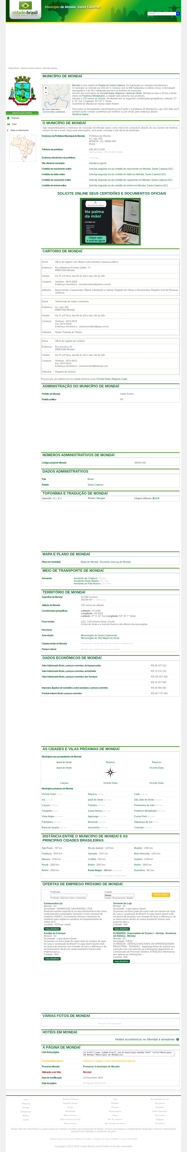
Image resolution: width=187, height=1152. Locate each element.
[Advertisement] (93, 44)
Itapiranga (93, 816)
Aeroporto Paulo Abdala (86, 581)
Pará (115, 1099)
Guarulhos (139, 870)
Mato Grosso (70, 1115)
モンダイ (57, 498)
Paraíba (115, 1103)
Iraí (43, 799)
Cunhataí (139, 827)
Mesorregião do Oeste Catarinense (99, 635)
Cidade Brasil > (14, 68)
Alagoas (26, 1103)
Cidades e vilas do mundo (123, 1139)
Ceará (26, 1119)
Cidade (108, 892)
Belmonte (93, 822)
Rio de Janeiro (95, 848)
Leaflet (47, 109)
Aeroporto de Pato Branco (87, 583)
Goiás (70, 1107)
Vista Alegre (48, 816)
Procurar (161, 895)
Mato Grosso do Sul (70, 1119)
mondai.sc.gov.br (98, 163)
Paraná (115, 1107)
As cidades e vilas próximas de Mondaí (81, 749)
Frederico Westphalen (93, 96)
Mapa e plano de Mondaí (66, 554)
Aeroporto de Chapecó (85, 578)
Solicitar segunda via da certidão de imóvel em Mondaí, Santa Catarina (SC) (128, 185)
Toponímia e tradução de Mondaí (75, 493)
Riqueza (119, 93)
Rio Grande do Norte (115, 1123)
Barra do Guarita (50, 827)
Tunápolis (47, 811)
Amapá (25, 1107)
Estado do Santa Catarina (111, 85)
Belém (91, 864)
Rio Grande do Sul (160, 1099)
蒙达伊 (156, 498)
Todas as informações (19, 130)
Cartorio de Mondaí (62, 251)
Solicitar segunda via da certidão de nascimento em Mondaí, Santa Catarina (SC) (131, 169)
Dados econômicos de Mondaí (72, 658)
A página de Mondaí (61, 1047)
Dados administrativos (65, 471)
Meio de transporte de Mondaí (73, 570)
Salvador (92, 853)
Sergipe (159, 1119)
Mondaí (76, 85)
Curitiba (92, 859)
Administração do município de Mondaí (81, 386)
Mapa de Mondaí (89, 562)
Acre (26, 1099)
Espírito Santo (70, 1103)
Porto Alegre (95, 870)
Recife (45, 864)
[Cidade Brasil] (24, 15)
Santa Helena (95, 811)
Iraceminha (93, 827)
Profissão (55, 892)
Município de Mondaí (62, 76)
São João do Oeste (144, 799)
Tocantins (160, 1123)
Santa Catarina (95, 484)
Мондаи (101, 498)
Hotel (14, 124)
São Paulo (47, 848)
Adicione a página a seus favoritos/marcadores (109, 1061)
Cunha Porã (140, 816)
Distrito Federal (70, 1099)
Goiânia (138, 859)
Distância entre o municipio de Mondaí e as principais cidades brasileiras (85, 838)
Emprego (15, 118)
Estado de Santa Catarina (31, 68)
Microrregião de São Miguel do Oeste (100, 638)
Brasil (91, 479)
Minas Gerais (70, 1123)
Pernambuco (115, 1111)
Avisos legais (57, 1139)
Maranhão (70, 1111)
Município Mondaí (50, 68)
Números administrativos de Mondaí (79, 455)
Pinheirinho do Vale (144, 805)
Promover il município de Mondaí (101, 1066)
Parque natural (49, 649)
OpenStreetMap (49, 111)
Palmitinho (47, 822)
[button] (46, 88)
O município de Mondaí (64, 123)
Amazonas (26, 1111)
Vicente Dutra (107, 93)
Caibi (124, 379)
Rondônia (160, 1103)
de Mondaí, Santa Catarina (72, 7)
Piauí (115, 1115)
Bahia (26, 1115)
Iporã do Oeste (134, 93)
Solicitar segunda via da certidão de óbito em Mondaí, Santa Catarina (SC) (127, 174)
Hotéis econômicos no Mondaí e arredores (145, 1039)
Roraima (160, 1107)
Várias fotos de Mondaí (66, 1016)
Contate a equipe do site (96, 1139)
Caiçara (64, 783)
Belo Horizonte (142, 853)
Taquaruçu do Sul (143, 822)
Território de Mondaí (64, 592)
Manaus (46, 859)
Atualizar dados (80, 114)
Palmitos (92, 805)
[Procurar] (178, 13)
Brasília (138, 848)
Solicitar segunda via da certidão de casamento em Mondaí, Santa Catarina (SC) (130, 180)
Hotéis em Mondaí (60, 1032)
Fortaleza (47, 853)
